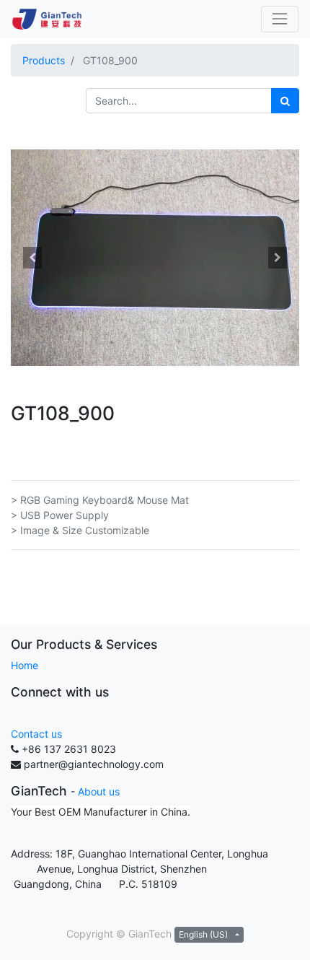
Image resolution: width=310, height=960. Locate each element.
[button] (32, 258)
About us (99, 791)
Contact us (36, 734)
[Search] (285, 100)
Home (24, 665)
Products (43, 60)
